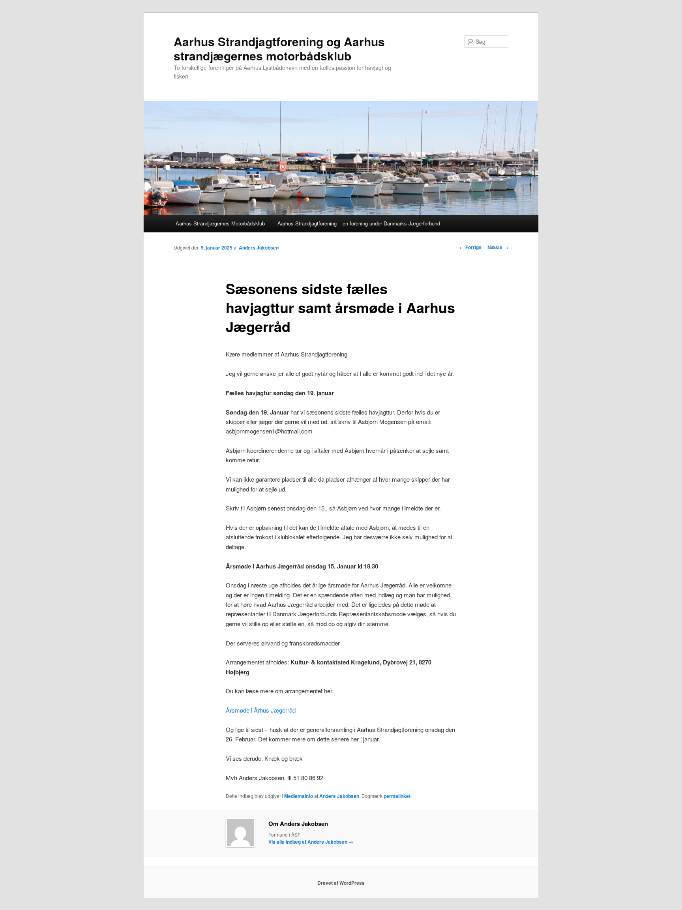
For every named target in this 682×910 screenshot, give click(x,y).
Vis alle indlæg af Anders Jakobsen (310, 841)
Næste (497, 247)
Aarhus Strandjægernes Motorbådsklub (220, 223)
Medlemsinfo (298, 795)
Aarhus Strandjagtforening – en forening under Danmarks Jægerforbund (358, 223)
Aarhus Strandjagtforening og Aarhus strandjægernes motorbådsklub (279, 48)
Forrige (470, 247)
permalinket (397, 795)
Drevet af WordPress (341, 882)
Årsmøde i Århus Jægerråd (261, 710)
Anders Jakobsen (259, 247)
